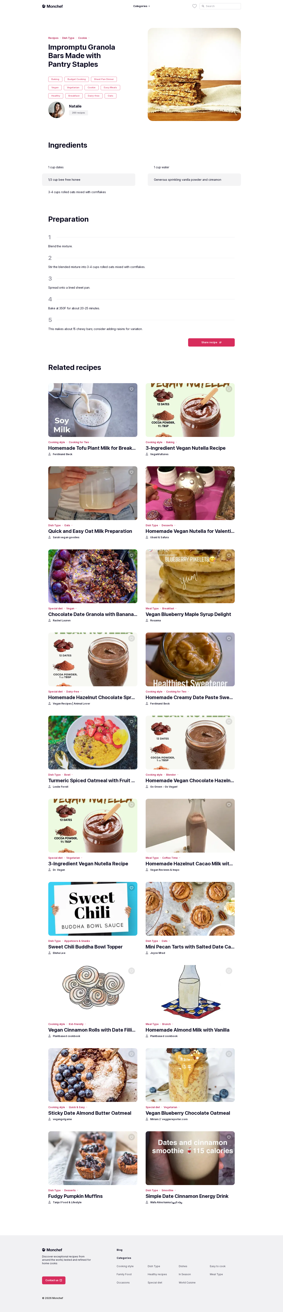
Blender (171, 774)
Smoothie (167, 1190)
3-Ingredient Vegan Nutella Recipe (186, 448)
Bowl (67, 774)
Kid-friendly (76, 1024)
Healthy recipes (157, 1274)
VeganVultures (159, 454)
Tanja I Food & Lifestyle (67, 1202)
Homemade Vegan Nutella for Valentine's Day (190, 531)
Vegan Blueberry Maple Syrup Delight (188, 614)
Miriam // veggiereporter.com (168, 1119)
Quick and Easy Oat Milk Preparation (90, 531)
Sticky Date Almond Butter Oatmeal (89, 1113)
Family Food (124, 1274)
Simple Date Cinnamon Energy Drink (187, 1196)
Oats (110, 95)
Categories (124, 1257)
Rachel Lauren (61, 620)
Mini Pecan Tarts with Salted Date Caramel (190, 947)
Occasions (123, 1282)
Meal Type (152, 608)
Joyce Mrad (157, 952)
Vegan (55, 87)
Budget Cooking (77, 79)
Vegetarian (73, 87)
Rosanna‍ (155, 620)
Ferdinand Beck (62, 454)
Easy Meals (110, 87)
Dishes (183, 1266)
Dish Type (68, 37)
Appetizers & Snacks (77, 940)
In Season (185, 1274)
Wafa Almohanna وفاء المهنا (166, 1202)
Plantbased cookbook (66, 1036)
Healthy (55, 95)
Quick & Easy (77, 1107)
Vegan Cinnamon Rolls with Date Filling (92, 1030)
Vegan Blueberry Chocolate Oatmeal (188, 1113)
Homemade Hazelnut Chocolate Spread (92, 697)
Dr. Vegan (59, 869)
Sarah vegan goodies (66, 537)
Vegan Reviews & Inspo (164, 869)
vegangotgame (62, 1119)
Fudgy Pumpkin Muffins (75, 1196)
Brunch (166, 1024)
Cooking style (56, 442)
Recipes (53, 37)
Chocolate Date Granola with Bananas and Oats (92, 614)
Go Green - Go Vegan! (164, 786)
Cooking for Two (79, 442)
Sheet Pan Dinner (104, 79)
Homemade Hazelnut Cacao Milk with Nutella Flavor (190, 864)
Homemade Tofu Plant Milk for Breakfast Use (92, 448)
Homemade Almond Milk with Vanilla (188, 1030)
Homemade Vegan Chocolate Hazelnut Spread (190, 780)
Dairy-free (93, 95)
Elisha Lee (59, 952)
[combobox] (220, 6)
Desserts (167, 525)
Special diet (55, 608)
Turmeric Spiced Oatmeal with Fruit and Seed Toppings (92, 780)
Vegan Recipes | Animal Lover (71, 703)
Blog (119, 1249)
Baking (55, 79)
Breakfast (74, 95)
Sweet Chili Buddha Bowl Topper (85, 947)
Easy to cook (218, 1266)
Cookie (82, 37)
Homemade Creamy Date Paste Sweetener (190, 697)
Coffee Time (170, 857)
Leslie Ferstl (60, 786)
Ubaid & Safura (159, 537)
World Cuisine (187, 1282)
